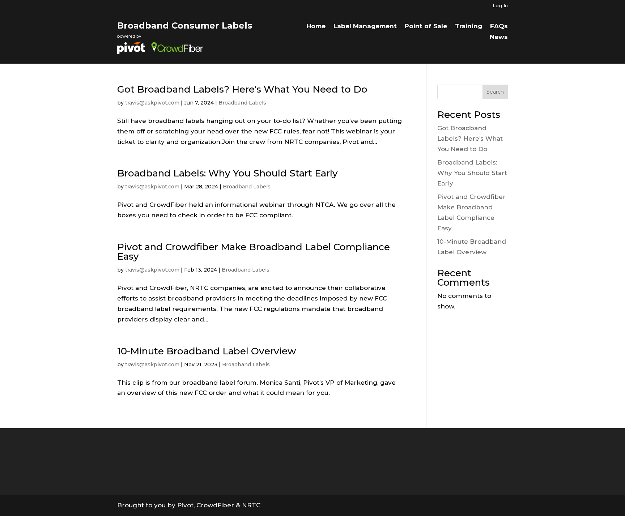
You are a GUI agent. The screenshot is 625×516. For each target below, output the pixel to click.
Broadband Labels (242, 102)
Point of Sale (426, 27)
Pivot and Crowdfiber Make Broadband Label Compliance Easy (253, 251)
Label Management (365, 27)
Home (316, 27)
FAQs (499, 27)
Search (495, 92)
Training (468, 27)
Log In (500, 5)
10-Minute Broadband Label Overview (206, 351)
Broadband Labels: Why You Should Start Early (227, 173)
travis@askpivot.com (152, 102)
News (499, 37)
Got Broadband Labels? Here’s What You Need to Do (242, 89)
